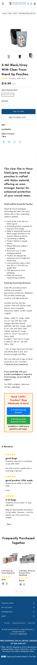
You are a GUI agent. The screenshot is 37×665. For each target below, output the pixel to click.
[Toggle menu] (3, 3)
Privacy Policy (31, 623)
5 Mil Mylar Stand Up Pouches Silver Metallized (27, 573)
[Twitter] (14, 142)
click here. (16, 387)
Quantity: (5, 101)
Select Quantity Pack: (10, 90)
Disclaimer (7, 623)
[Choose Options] (24, 584)
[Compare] (3, 583)
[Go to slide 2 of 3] (22, 591)
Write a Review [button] (21, 78)
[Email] (9, 142)
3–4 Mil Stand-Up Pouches (18, 411)
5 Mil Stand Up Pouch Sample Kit (8, 572)
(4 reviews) (12, 78)
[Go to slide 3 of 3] (16, 591)
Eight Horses (23, 634)
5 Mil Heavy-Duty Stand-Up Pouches (18, 420)
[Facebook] (3, 142)
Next (9, 524)
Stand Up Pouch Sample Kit (17, 364)
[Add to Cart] (6, 583)
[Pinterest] (20, 142)
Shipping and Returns (19, 623)
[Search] (28, 3)
